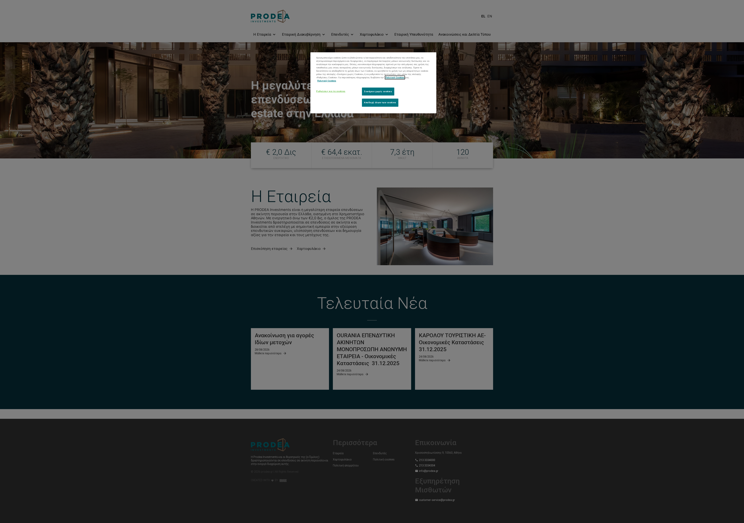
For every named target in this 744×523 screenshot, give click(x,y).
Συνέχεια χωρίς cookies (378, 91)
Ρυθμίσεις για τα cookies (330, 91)
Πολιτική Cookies (394, 77)
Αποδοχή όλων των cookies (380, 102)
